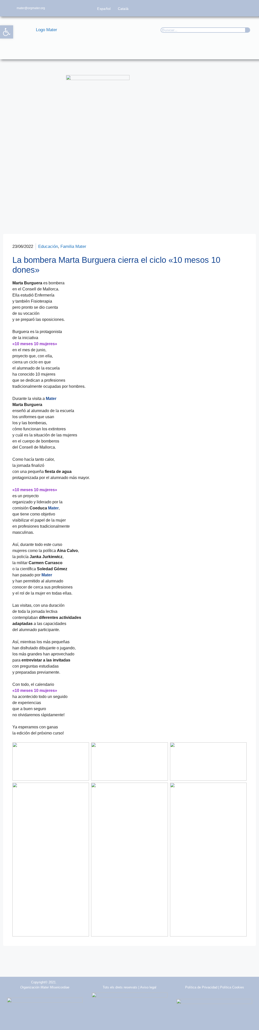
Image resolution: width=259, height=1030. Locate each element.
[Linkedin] (249, 8)
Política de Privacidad (201, 987)
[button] (247, 52)
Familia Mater (73, 246)
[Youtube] (239, 8)
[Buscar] (247, 30)
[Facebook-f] (209, 8)
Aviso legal (148, 987)
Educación (48, 246)
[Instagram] (229, 8)
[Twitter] (219, 8)
